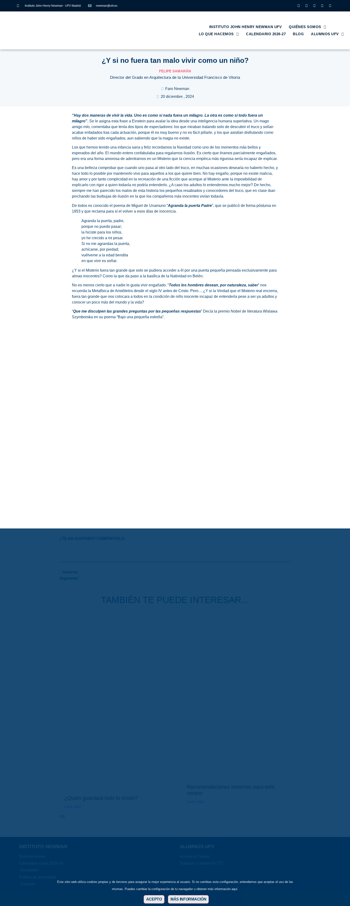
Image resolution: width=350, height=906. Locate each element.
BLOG (298, 34)
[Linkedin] (314, 5)
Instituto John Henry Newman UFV (245, 27)
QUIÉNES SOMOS (305, 27)
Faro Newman (177, 89)
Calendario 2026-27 (266, 34)
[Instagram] (298, 5)
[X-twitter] (306, 5)
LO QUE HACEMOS (216, 34)
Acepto (154, 899)
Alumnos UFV (325, 34)
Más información (188, 899)
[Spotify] (330, 5)
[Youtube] (322, 5)
